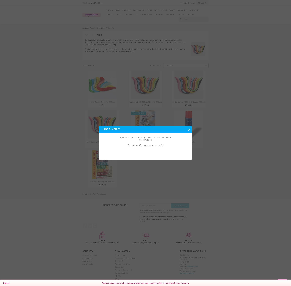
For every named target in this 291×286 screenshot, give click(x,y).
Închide (6, 283)
